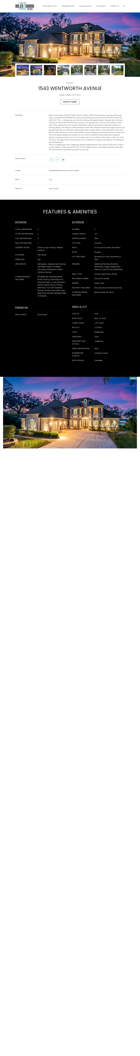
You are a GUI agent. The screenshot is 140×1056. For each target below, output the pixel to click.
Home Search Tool (50, 6)
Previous (4, 38)
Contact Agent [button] (70, 102)
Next (136, 38)
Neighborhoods (68, 6)
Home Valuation (85, 6)
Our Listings (101, 6)
